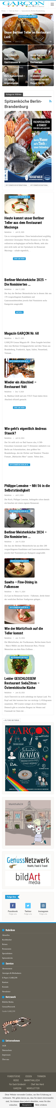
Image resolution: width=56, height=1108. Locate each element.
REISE (16, 1080)
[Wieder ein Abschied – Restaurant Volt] (19, 368)
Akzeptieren (27, 1105)
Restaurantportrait (27, 17)
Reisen (4, 944)
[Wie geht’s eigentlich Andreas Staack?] (19, 414)
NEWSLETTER (33, 1088)
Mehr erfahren (41, 1105)
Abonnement (7, 968)
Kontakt (5, 987)
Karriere (5, 982)
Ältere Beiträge (12, 720)
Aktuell (19, 312)
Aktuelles (6, 935)
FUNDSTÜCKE (13, 1076)
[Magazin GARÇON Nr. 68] (19, 319)
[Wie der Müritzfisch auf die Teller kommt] (19, 614)
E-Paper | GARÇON (9, 978)
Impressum (6, 1055)
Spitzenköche (7, 958)
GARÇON (17, 1088)
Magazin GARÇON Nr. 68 (21, 333)
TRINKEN (41, 1076)
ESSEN (28, 1076)
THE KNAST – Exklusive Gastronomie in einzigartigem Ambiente (12, 62)
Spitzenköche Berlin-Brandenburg (20, 197)
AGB (4, 1046)
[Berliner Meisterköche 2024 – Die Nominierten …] (19, 518)
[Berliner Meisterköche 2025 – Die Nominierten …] (19, 265)
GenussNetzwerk (8, 1007)
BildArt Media (7, 1002)
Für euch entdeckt (17, 1084)
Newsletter (6, 991)
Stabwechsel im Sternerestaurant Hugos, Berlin (39, 79)
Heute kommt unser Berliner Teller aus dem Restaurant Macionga (24, 222)
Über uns (5, 1059)
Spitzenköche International (16, 185)
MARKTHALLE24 (31, 1080)
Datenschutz (7, 1050)
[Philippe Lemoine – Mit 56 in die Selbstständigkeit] (19, 471)
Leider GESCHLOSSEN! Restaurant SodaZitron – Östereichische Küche (21, 683)
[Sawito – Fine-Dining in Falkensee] (19, 567)
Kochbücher (7, 940)
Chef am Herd (19, 259)
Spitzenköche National (39, 185)
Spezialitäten (7, 953)
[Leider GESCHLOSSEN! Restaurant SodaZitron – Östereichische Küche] (19, 664)
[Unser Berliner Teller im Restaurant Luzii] (28, 29)
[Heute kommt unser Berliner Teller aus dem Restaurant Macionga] (19, 203)
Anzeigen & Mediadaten (11, 973)
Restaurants (6, 949)
